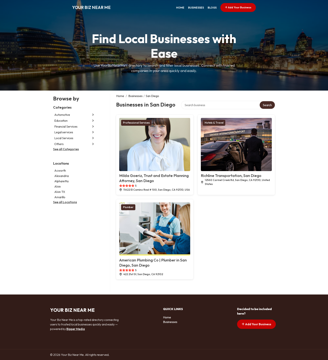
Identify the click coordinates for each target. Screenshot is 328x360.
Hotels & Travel (214, 122)
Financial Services (65, 126)
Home (180, 7)
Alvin (57, 186)
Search (267, 105)
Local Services (63, 138)
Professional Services (136, 122)
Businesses (196, 7)
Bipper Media (75, 329)
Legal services (63, 132)
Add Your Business (239, 7)
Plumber (128, 207)
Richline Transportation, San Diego (231, 175)
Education (61, 120)
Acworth (60, 170)
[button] (93, 115)
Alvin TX (59, 192)
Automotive (62, 115)
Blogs (212, 7)
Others (59, 144)
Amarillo (59, 197)
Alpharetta (61, 181)
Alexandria (61, 176)
